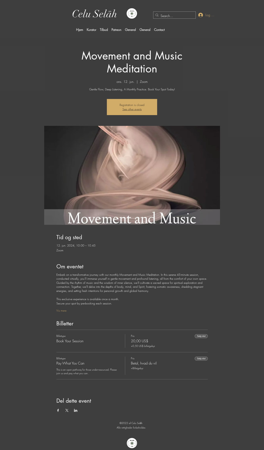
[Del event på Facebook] (58, 410)
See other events (132, 109)
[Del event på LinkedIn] (75, 410)
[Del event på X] (67, 410)
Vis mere (61, 310)
